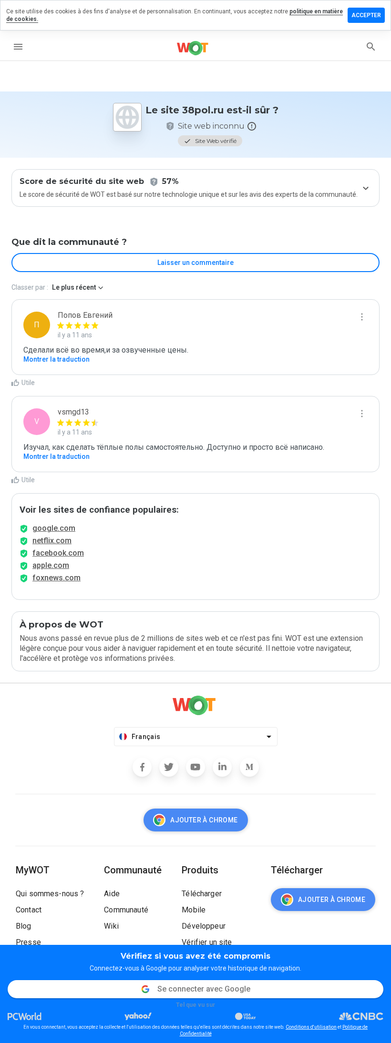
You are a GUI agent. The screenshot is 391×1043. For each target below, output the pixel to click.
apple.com (50, 565)
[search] (371, 46)
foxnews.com (56, 577)
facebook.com (58, 552)
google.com (53, 528)
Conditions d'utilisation (311, 1027)
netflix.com (52, 540)
